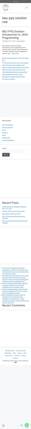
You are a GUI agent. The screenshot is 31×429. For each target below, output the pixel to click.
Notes (4, 130)
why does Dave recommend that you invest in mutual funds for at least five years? (15, 272)
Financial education (8, 140)
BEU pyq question (7, 127)
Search (4, 148)
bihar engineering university (10, 74)
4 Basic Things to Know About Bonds (13, 211)
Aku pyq (20, 353)
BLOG (4, 135)
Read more (15, 53)
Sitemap (23, 355)
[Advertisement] (15, 99)
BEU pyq (4, 132)
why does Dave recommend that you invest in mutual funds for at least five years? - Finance (15, 277)
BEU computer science (11, 58)
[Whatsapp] (27, 425)
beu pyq (22, 67)
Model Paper (6, 138)
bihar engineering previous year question (14, 72)
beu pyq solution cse (19, 69)
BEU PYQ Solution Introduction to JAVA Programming (15, 34)
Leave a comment (9, 79)
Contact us (17, 355)
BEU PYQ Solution (7, 125)
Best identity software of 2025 (11, 214)
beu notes (9, 65)
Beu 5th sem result (10, 63)
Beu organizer (17, 65)
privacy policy (9, 355)
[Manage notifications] (3, 425)
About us (15, 358)
